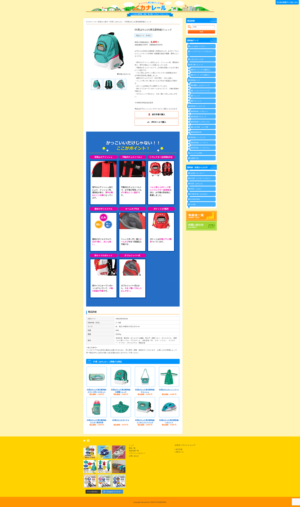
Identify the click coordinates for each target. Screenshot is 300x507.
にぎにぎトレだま (196, 59)
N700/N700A (195, 199)
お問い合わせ (134, 456)
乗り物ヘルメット (196, 64)
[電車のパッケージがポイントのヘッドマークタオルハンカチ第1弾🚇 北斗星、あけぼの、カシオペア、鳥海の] (118, 481)
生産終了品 (194, 158)
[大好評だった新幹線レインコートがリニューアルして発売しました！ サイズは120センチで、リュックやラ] (104, 466)
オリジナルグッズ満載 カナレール (150, 6)
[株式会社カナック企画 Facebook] (88, 441)
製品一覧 (132, 448)
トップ (131, 445)
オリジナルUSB (196, 153)
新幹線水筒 (197, 132)
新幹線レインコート (200, 143)
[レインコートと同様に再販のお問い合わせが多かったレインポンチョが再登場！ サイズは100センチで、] (89, 466)
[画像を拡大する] (109, 50)
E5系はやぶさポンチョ (120, 420)
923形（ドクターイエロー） (200, 178)
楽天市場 (179, 449)
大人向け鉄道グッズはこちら (287, 2)
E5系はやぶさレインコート (169, 390)
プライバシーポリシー (137, 453)
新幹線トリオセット (200, 111)
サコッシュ (197, 101)
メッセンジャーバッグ (201, 91)
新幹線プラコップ (199, 117)
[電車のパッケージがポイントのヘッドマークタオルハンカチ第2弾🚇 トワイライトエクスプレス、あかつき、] (104, 481)
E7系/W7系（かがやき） (199, 194)
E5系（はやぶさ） (197, 184)
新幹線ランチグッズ (197, 106)
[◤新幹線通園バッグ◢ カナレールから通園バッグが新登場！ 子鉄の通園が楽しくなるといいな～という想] (89, 452)
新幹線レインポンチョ (201, 148)
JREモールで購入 (158, 122)
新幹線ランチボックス (201, 122)
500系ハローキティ (197, 173)
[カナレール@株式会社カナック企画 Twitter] (84, 441)
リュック (196, 96)
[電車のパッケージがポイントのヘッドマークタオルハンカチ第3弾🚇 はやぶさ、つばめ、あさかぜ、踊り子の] (89, 481)
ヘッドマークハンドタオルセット (200, 53)
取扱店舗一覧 (134, 451)
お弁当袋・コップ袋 (200, 127)
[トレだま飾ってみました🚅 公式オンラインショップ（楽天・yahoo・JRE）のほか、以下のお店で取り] (118, 466)
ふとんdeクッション (197, 46)
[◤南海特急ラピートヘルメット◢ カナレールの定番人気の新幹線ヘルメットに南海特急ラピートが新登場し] (104, 452)
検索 (201, 32)
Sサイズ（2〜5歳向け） (202, 75)
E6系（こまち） (196, 189)
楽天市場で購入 (158, 114)
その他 (192, 204)
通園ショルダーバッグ (201, 85)
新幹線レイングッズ (197, 137)
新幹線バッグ (195, 80)
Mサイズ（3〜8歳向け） (202, 70)
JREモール (180, 452)
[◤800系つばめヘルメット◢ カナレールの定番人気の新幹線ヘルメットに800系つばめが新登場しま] (118, 452)
